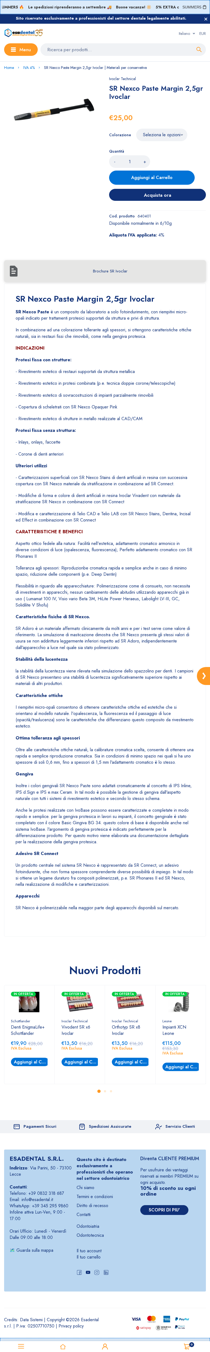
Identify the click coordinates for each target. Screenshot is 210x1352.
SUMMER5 (192, 7)
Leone (167, 1021)
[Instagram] (97, 1273)
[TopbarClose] (206, 19)
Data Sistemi (31, 1320)
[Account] (105, 1346)
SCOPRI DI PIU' (164, 1210)
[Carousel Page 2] (105, 1091)
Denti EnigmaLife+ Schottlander (28, 1030)
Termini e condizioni (95, 1196)
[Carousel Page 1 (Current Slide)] (99, 1091)
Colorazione (120, 135)
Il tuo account (89, 1251)
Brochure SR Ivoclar (110, 271)
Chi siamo (85, 1187)
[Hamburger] (21, 1346)
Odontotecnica (90, 1235)
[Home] (63, 1346)
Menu (25, 49)
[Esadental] (23, 33)
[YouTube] (88, 1273)
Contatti (84, 1214)
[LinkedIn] (106, 1273)
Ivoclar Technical (122, 78)
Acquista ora (157, 195)
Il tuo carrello (89, 1257)
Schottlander (20, 1021)
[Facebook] (79, 1273)
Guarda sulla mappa (34, 1250)
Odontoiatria (88, 1226)
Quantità (116, 151)
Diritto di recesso (92, 1205)
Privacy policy (71, 1326)
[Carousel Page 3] (111, 1091)
